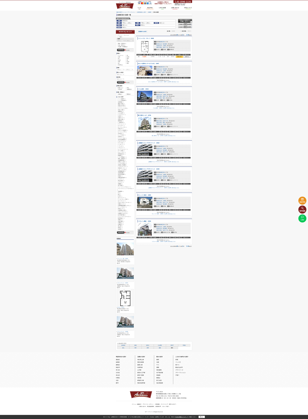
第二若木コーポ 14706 (144, 115)
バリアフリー (122, 114)
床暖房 (120, 183)
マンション (126, 35)
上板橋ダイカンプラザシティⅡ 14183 (148, 169)
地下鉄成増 (159, 372)
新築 (176, 359)
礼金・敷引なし (121, 45)
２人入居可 (121, 113)
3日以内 (120, 89)
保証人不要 (121, 109)
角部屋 (120, 229)
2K (118, 58)
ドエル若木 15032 (143, 89)
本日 (128, 87)
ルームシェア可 (122, 131)
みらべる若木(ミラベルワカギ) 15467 (148, 63)
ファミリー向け (122, 138)
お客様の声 (158, 406)
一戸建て (120, 36)
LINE (302, 220)
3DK (119, 61)
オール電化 (121, 150)
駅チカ (177, 365)
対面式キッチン (122, 168)
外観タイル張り (122, 161)
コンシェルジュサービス (124, 216)
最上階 (120, 226)
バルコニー (121, 147)
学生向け (121, 133)
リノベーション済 (123, 108)
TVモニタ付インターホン (124, 202)
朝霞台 (158, 378)
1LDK (128, 57)
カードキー (121, 125)
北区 (117, 380)
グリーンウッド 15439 (123, 331)
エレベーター (122, 152)
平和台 (163, 72)
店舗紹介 (139, 404)
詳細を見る (179, 56)
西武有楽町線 (141, 383)
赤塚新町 (123, 345)
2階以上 (120, 219)
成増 (148, 347)
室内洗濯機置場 (122, 139)
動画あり (129, 94)
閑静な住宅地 (122, 105)
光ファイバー (122, 197)
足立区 (118, 375)
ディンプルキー (122, 207)
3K (127, 60)
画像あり (120, 94)
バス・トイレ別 (122, 169)
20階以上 (121, 224)
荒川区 (118, 370)
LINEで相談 (162, 8)
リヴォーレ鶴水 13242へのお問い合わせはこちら (163, 241)
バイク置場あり (122, 157)
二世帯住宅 (121, 122)
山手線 (139, 370)
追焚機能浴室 (122, 171)
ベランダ (121, 146)
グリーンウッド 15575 (123, 282)
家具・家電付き (122, 158)
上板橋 (164, 45)
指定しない (120, 87)
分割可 (120, 116)
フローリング (122, 141)
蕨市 (117, 383)
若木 (164, 41)
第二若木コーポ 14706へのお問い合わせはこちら (163, 135)
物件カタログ (172, 404)
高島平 (172, 345)
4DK (128, 63)
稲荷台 (147, 345)
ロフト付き (121, 142)
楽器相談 (121, 102)
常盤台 (184, 345)
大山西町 (160, 345)
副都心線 (140, 365)
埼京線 (139, 378)
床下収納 (121, 185)
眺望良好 (121, 120)
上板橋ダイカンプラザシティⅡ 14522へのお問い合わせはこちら (163, 161)
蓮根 (164, 98)
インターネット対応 (123, 199)
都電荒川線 (140, 380)
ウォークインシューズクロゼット (125, 189)
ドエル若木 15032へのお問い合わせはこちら (163, 108)
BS (119, 194)
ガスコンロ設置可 (123, 130)
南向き (120, 227)
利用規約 (157, 404)
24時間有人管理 (122, 210)
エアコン (121, 182)
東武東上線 (159, 44)
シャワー (121, 179)
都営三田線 (159, 47)
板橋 (135, 345)
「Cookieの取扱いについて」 (180, 417)
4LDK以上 (120, 64)
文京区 (118, 372)
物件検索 (302, 211)
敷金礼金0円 (179, 367)
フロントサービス (123, 211)
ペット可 (178, 362)
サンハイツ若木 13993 (144, 195)
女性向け (121, 136)
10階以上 (121, 222)
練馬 (157, 359)
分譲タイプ (121, 117)
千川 (157, 365)
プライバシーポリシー (148, 404)
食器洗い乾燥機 (122, 165)
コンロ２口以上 (122, 163)
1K (127, 55)
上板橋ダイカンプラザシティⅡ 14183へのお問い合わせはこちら (163, 187)
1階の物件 (121, 221)
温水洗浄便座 (122, 174)
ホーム (134, 404)
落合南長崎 (159, 383)
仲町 (135, 347)
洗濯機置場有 (122, 160)
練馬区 (118, 365)
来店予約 (150, 8)
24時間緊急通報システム (124, 205)
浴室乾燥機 (121, 172)
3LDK (128, 61)
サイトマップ (164, 404)
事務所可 (121, 111)
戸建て (177, 375)
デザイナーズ (122, 106)
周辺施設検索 (150, 406)
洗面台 (120, 176)
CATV (120, 196)
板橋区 (161, 41)
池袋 (157, 362)
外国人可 (121, 128)
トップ (139, 8)
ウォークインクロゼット (124, 187)
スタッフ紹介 (165, 406)
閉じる (201, 416)
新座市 (118, 367)
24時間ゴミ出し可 (123, 213)
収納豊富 (121, 191)
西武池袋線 (140, 362)
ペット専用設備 (122, 100)
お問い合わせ (175, 8)
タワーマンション (180, 372)
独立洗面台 (121, 180)
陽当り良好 (121, 103)
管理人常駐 (121, 119)
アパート (120, 35)
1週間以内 (129, 89)
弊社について (188, 8)
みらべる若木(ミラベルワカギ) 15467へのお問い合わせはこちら (163, 81)
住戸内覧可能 (122, 215)
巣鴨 (157, 367)
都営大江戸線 (141, 372)
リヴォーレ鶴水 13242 (144, 221)
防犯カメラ (121, 208)
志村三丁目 (165, 47)
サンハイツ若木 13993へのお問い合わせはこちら (163, 213)
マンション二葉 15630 (123, 258)
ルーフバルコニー (123, 149)
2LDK (119, 60)
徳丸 (123, 347)
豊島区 (118, 359)
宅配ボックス (122, 204)
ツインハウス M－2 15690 (146, 38)
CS (119, 193)
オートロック (122, 200)
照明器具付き (122, 154)
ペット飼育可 (122, 98)
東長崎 (158, 375)
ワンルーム (120, 55)
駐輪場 (120, 155)
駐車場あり (121, 218)
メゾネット (121, 144)
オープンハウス (122, 127)
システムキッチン (123, 166)
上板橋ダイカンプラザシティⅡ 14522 (148, 143)
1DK (119, 57)
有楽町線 (158, 72)
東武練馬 (165, 44)
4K (118, 63)
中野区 (118, 378)
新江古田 (159, 380)
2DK (128, 58)
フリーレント (122, 124)
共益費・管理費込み (123, 46)
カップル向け (122, 135)
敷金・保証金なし (122, 43)
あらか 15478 (121, 307)
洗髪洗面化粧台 (122, 177)
